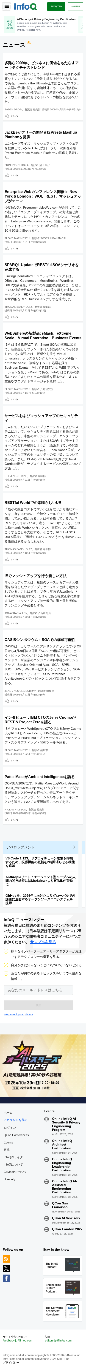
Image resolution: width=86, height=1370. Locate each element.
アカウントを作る (16, 1120)
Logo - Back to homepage (25, 6)
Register (56, 6)
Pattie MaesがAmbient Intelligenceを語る (40, 777)
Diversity (9, 1179)
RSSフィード (29, 43)
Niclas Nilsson (15, 809)
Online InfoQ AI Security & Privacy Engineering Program (66, 1124)
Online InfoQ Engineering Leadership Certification (62, 1164)
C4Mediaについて (15, 1172)
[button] (38, 1005)
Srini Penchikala (17, 165)
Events (8, 1142)
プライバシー (11, 1362)
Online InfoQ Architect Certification (62, 1144)
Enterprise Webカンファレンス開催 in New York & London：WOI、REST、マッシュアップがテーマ (43, 196)
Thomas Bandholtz (18, 306)
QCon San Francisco (60, 1205)
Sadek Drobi (13, 109)
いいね (14, 116)
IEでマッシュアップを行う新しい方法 (36, 576)
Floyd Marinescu (17, 238)
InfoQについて (13, 1164)
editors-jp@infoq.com (58, 1340)
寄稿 (7, 1150)
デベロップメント (20, 847)
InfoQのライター (15, 1157)
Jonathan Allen (16, 613)
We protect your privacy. (18, 1014)
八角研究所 (46, 389)
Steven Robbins (16, 476)
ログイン (10, 1127)
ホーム (8, 1112)
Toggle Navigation (6, 6)
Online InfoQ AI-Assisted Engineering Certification (64, 1186)
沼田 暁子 (44, 165)
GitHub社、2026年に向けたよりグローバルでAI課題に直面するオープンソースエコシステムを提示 (40, 899)
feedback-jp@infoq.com (17, 1340)
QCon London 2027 (67, 1229)
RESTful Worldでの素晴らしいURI (33, 503)
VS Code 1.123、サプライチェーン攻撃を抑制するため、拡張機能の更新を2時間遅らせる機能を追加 (40, 861)
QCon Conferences (16, 1135)
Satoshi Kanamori (53, 238)
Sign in (75, 6)
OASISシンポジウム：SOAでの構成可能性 (40, 640)
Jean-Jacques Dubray (20, 690)
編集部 (37, 109)
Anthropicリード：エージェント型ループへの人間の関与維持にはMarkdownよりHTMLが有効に (41, 880)
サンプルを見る (43, 942)
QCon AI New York (66, 1218)
